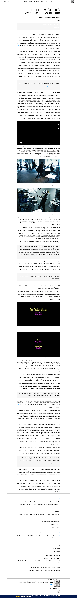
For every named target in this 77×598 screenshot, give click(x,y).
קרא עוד (51, 584)
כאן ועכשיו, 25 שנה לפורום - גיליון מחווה (59, 7)
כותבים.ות (31, 1)
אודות (51, 1)
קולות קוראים (36, 1)
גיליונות (42, 1)
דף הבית (68, 7)
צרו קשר (25, 1)
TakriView (46, 1)
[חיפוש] (3, 1)
